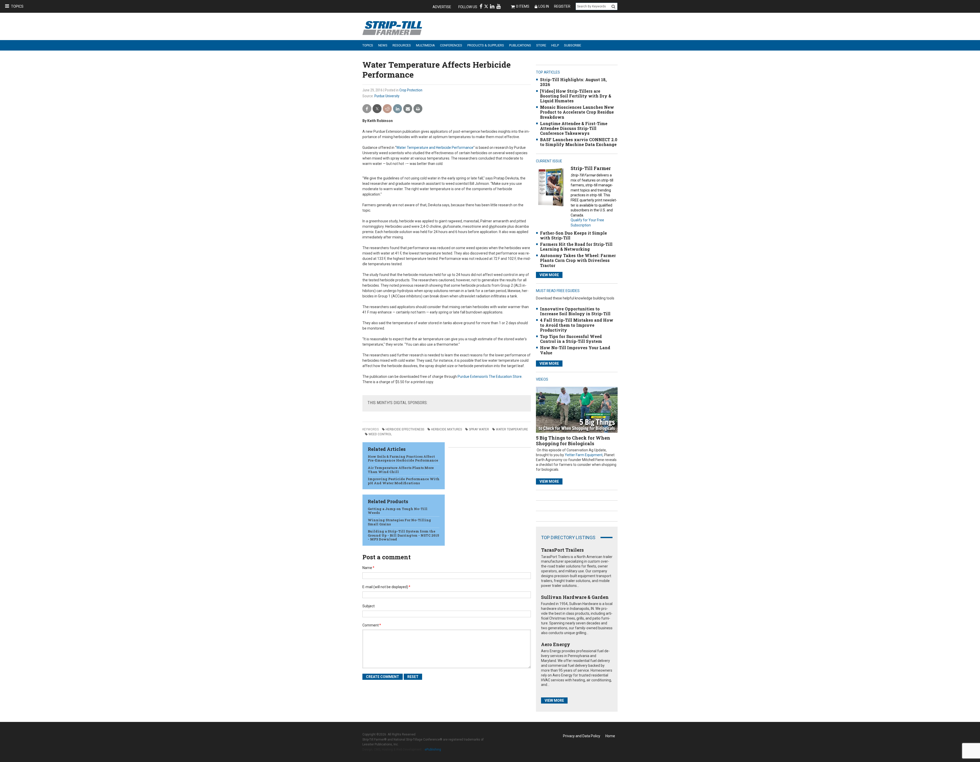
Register (562, 6)
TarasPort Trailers (562, 550)
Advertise (442, 7)
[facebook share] (366, 108)
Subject (368, 606)
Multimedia (425, 45)
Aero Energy (555, 644)
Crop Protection (410, 90)
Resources (402, 45)
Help (555, 45)
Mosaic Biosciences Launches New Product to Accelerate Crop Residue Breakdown (577, 111)
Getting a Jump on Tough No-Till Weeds (397, 510)
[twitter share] (377, 108)
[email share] (407, 108)
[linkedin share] (397, 108)
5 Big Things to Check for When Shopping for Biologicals (573, 440)
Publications (520, 45)
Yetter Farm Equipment (584, 455)
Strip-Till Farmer (591, 168)
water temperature (512, 429)
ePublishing (433, 749)
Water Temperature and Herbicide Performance (434, 148)
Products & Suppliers (485, 45)
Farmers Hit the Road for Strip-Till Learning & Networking (576, 246)
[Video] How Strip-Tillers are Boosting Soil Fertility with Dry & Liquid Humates (575, 95)
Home (610, 736)
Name (368, 568)
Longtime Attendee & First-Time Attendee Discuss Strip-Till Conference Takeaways (573, 128)
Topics (17, 6)
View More (549, 275)
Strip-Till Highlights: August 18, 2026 (573, 82)
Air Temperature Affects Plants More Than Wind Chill (401, 469)
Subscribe (572, 45)
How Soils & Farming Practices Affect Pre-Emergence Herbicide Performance (403, 458)
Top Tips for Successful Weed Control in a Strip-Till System (571, 339)
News (382, 45)
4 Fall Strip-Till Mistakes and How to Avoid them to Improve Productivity (576, 324)
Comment (371, 625)
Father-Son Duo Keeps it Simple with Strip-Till (573, 235)
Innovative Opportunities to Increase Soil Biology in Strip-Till (575, 311)
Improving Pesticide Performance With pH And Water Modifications (403, 481)
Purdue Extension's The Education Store (490, 376)
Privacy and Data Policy (581, 736)
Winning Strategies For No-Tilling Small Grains (399, 522)
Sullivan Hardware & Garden (575, 597)
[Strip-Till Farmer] (551, 187)
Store (541, 45)
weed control (380, 434)
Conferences (451, 45)
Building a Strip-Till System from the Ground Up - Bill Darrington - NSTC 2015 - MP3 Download (403, 535)
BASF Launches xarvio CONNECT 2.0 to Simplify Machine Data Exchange (578, 142)
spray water (479, 429)
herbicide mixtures (446, 429)
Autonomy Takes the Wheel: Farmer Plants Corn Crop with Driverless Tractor (578, 260)
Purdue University (386, 96)
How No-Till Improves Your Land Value (575, 350)
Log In (543, 6)
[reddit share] (387, 108)
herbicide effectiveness (405, 429)
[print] (417, 108)
